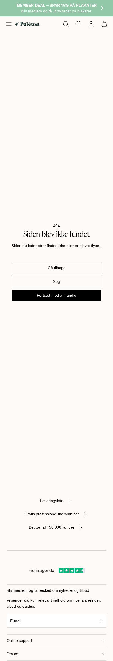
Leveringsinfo (51, 501)
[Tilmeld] (101, 621)
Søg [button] (56, 281)
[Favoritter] (78, 24)
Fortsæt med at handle (56, 295)
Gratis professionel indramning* (51, 514)
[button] (8, 24)
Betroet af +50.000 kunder (51, 527)
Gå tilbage (57, 268)
